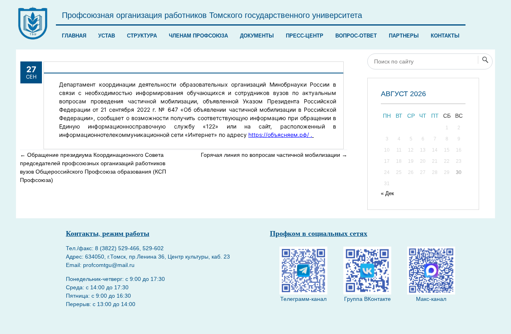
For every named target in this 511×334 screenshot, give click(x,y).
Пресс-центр (304, 36)
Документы (257, 36)
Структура (142, 36)
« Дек (387, 193)
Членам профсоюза (198, 36)
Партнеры (404, 36)
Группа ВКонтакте (367, 299)
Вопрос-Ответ (356, 36)
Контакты (445, 36)
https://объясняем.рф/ (278, 134)
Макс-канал (431, 299)
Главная (74, 36)
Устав (106, 36)
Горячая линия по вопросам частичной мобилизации (274, 155)
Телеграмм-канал (303, 299)
